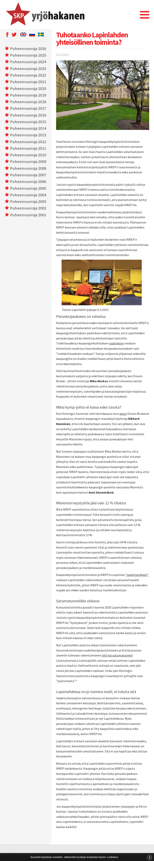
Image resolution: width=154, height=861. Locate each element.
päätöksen (116, 343)
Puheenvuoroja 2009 (28, 161)
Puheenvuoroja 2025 (28, 55)
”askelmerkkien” (137, 575)
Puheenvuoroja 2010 (28, 155)
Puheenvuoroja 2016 (28, 115)
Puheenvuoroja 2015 (28, 121)
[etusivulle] (44, 14)
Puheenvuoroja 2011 (28, 148)
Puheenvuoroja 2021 (28, 81)
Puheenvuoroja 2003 (28, 201)
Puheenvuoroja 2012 (28, 141)
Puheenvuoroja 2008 (28, 168)
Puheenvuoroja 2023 (28, 68)
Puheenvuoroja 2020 (28, 88)
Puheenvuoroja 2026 (28, 48)
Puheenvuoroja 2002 (28, 208)
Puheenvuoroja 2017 (28, 108)
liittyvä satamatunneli (117, 655)
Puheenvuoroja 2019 (28, 95)
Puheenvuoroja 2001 (28, 214)
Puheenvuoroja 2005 (28, 188)
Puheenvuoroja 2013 (28, 135)
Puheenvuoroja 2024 (28, 61)
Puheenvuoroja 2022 (28, 75)
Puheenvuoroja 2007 (28, 175)
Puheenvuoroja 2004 (28, 195)
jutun (123, 414)
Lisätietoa (112, 857)
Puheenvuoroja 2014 (28, 128)
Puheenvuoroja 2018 (28, 101)
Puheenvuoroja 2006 (28, 181)
